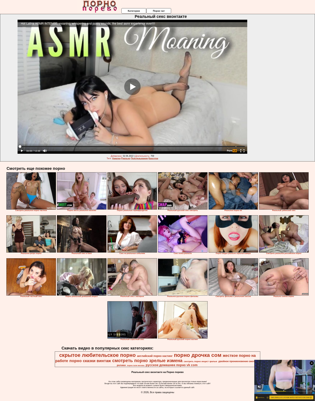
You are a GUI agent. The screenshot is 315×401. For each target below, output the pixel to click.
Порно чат (159, 11)
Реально (125, 158)
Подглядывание (139, 158)
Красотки (153, 158)
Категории (134, 11)
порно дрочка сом (197, 355)
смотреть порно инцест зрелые (200, 361)
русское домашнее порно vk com (172, 365)
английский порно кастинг (155, 356)
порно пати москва (135, 365)
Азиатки (116, 158)
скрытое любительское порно (97, 355)
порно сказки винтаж (90, 361)
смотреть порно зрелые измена (147, 360)
